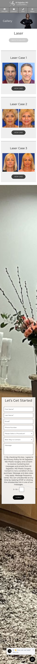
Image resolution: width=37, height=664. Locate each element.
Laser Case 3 (18, 148)
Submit (18, 497)
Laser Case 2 (18, 104)
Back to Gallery (18, 40)
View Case (18, 88)
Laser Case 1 (18, 57)
